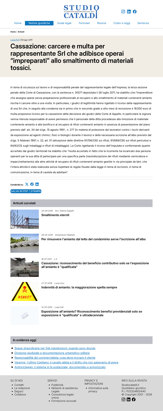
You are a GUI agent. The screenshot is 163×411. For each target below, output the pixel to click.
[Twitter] (27, 184)
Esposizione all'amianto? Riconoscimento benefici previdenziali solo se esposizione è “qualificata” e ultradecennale (91, 313)
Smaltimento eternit (55, 215)
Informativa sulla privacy (98, 389)
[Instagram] (123, 11)
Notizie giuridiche (39, 23)
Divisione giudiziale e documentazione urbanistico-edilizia (52, 353)
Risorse (101, 23)
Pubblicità (57, 384)
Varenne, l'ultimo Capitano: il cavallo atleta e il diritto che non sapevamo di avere (66, 362)
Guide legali (64, 23)
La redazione (22, 388)
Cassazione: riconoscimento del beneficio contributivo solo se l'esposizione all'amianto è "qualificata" (95, 265)
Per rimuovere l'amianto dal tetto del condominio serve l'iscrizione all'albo (93, 239)
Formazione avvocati (63, 400)
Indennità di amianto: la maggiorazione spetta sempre (79, 287)
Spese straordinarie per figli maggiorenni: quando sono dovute (55, 348)
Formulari (84, 23)
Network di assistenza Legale (64, 389)
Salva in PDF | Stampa (26, 191)
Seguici (18, 391)
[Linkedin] (129, 11)
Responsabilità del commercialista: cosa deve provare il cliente (55, 357)
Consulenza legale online (62, 396)
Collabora (20, 394)
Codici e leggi (121, 23)
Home (17, 23)
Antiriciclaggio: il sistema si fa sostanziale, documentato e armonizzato (60, 367)
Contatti (19, 384)
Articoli (21, 32)
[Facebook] (135, 11)
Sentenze (143, 23)
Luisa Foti (14, 40)
